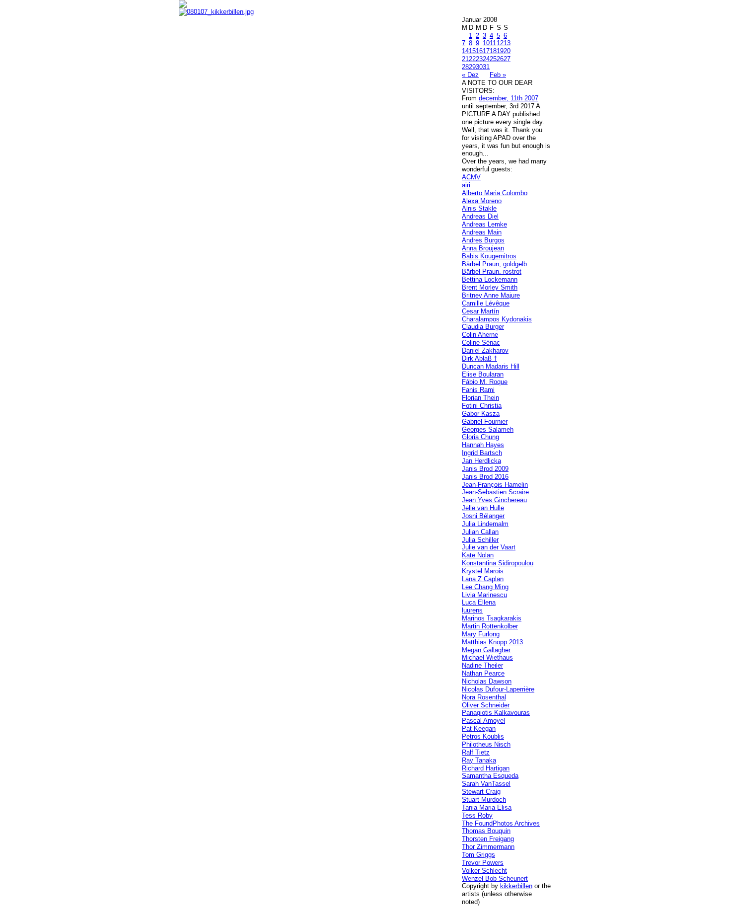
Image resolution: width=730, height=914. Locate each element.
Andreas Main (482, 232)
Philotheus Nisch (486, 744)
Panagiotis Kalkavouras (496, 712)
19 (500, 51)
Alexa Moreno (482, 201)
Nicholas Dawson (486, 681)
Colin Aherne (480, 334)
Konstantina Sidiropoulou (497, 563)
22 (472, 59)
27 (507, 59)
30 (479, 67)
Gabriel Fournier (485, 421)
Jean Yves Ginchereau (494, 500)
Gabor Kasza (481, 413)
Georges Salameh (487, 429)
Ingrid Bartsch (482, 453)
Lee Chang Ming (485, 587)
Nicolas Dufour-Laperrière (498, 689)
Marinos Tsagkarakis (491, 618)
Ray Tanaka (479, 760)
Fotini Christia (482, 405)
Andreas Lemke (484, 224)
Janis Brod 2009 (485, 468)
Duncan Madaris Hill (490, 366)
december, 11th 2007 (508, 98)
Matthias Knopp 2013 (492, 642)
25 (493, 59)
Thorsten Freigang (488, 838)
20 (507, 51)
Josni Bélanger (483, 516)
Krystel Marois (483, 571)
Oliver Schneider (486, 705)
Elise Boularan (483, 374)
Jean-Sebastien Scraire (495, 492)
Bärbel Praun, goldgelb (494, 264)
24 (486, 59)
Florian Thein (480, 397)
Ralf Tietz (476, 752)
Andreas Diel (480, 216)
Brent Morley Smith (489, 287)
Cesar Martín (480, 311)
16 (479, 51)
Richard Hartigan (486, 768)
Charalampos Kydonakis (497, 319)
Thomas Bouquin (486, 831)
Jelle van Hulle (483, 508)
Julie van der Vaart (488, 547)
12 (500, 43)
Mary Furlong (481, 634)
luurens (472, 610)
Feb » (498, 74)
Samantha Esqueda (490, 775)
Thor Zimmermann (488, 846)
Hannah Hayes (483, 445)
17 (486, 51)
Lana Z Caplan (483, 579)
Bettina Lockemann (489, 279)
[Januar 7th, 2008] (317, 12)
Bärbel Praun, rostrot (491, 271)
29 (472, 67)
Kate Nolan (478, 555)
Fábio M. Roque (485, 381)
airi (466, 185)
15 (472, 51)
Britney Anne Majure (491, 295)
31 (486, 67)
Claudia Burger (483, 326)
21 (465, 59)
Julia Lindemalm (485, 524)
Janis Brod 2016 (485, 476)
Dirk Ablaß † (479, 358)
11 (493, 43)
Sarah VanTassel (486, 783)
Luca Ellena (479, 602)
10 (486, 43)
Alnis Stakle (479, 208)
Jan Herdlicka (481, 460)
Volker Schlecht (484, 870)
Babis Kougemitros (489, 256)
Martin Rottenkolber (490, 626)
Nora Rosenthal (484, 697)
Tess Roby (477, 815)
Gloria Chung (480, 437)
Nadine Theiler (482, 665)
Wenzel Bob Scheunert (495, 878)
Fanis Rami (478, 389)
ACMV (471, 177)
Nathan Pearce (483, 673)
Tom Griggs (478, 854)
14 (465, 51)
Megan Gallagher (486, 650)
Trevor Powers (483, 862)
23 (479, 59)
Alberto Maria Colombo (494, 193)
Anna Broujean (483, 248)
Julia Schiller (480, 539)
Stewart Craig (481, 791)
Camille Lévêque (486, 303)
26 (500, 59)
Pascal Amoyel (483, 720)
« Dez (470, 74)
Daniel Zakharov (485, 350)
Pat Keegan (479, 728)
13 (507, 43)
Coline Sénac (481, 342)
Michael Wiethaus (487, 657)
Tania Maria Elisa (486, 807)
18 (493, 51)
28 (465, 67)
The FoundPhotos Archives (501, 823)
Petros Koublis (483, 736)
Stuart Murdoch (484, 799)
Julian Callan (480, 531)
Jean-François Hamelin (495, 484)
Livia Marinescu (484, 595)
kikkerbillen (516, 886)
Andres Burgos (483, 240)
